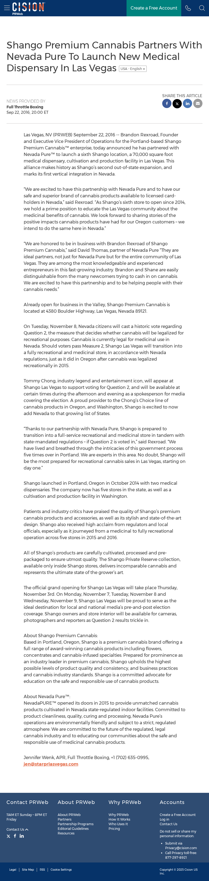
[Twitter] (9, 836)
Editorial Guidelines (73, 829)
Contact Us (16, 829)
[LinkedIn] (21, 836)
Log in (164, 819)
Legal (12, 869)
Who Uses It (118, 824)
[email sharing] (197, 104)
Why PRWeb (119, 815)
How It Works (119, 819)
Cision (189, 869)
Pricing (114, 829)
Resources (66, 833)
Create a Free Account (178, 815)
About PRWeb (69, 815)
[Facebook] (15, 836)
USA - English (132, 69)
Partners (65, 819)
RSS (42, 869)
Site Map (28, 869)
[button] (202, 8)
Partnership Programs (76, 824)
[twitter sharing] (177, 104)
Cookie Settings (61, 869)
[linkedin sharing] (187, 104)
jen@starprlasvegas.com (51, 764)
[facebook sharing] (166, 104)
